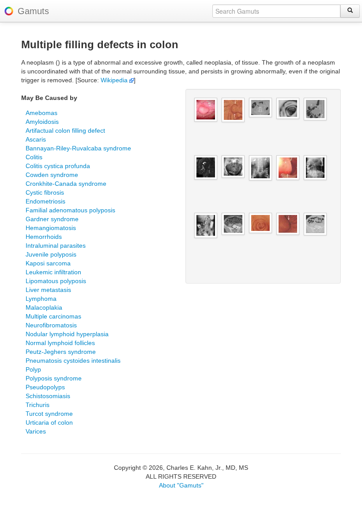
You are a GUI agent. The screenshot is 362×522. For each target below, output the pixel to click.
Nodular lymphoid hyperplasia (67, 334)
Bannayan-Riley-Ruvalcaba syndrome (78, 148)
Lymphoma (41, 298)
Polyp (33, 369)
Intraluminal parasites (56, 245)
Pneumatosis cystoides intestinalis (73, 360)
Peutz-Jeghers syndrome (61, 351)
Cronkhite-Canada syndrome (66, 183)
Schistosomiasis (48, 395)
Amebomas (41, 112)
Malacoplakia (44, 307)
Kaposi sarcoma (48, 263)
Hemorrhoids (44, 236)
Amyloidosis (42, 121)
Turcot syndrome (49, 413)
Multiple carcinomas (53, 316)
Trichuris (37, 404)
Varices (36, 431)
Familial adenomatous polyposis (70, 210)
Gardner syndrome (52, 219)
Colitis (34, 157)
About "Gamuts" (181, 485)
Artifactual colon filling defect (65, 130)
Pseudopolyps (45, 387)
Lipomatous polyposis (56, 280)
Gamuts (33, 11)
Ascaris (36, 139)
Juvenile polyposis (51, 254)
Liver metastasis (48, 289)
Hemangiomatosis (51, 227)
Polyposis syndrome (54, 378)
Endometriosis (45, 201)
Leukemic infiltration (53, 272)
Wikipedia (115, 80)
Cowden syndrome (52, 174)
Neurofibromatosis (51, 325)
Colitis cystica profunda (58, 165)
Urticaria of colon (49, 422)
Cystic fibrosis (45, 192)
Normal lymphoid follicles (60, 342)
